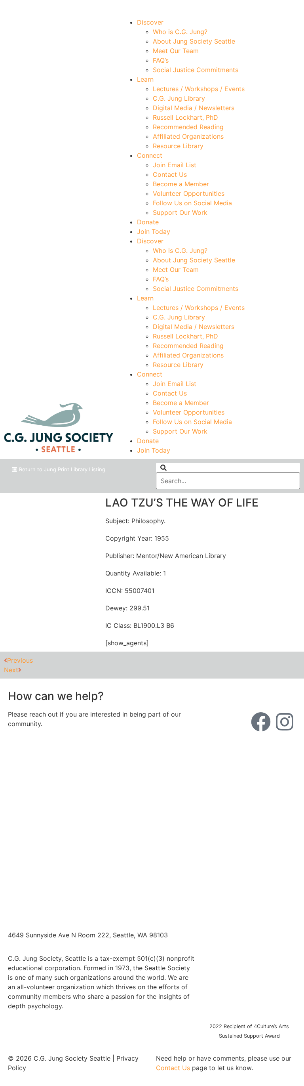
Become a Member (181, 184)
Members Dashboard (242, 7)
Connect (149, 155)
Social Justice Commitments (195, 70)
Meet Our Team (176, 51)
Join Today (153, 231)
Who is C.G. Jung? (180, 32)
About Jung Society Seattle (194, 41)
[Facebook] (261, 722)
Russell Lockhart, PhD (185, 117)
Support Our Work (180, 212)
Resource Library (178, 146)
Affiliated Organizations (188, 136)
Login (293, 7)
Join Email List (174, 165)
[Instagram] (284, 722)
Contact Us (170, 174)
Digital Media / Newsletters (193, 108)
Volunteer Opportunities (188, 193)
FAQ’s (161, 60)
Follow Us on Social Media (192, 203)
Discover (150, 22)
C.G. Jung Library (179, 98)
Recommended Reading (188, 127)
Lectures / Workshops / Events (199, 89)
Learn (145, 79)
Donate (148, 222)
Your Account (182, 7)
